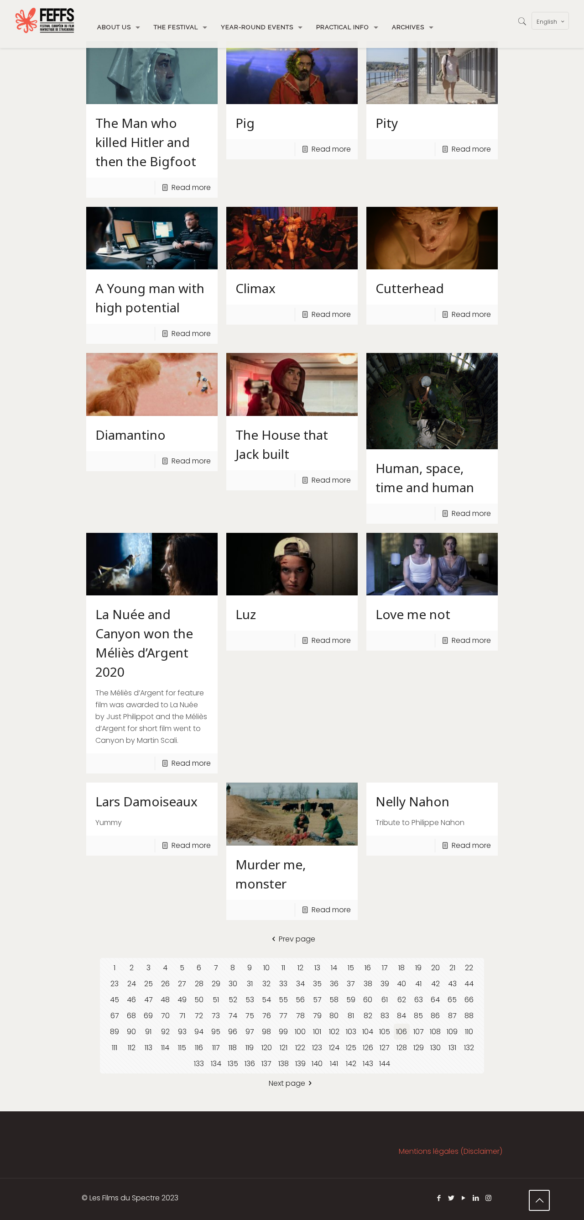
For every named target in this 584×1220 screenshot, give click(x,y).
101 (317, 1031)
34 (300, 983)
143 (368, 1063)
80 (334, 1015)
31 (250, 983)
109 (452, 1031)
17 (385, 967)
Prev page (297, 939)
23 (114, 983)
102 (334, 1031)
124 (334, 1047)
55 (283, 999)
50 (198, 999)
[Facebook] (439, 1198)
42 (435, 983)
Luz (245, 614)
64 (435, 999)
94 (198, 1031)
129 (418, 1047)
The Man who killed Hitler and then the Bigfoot (145, 142)
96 (232, 1031)
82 (368, 1015)
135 (233, 1063)
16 (368, 967)
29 (216, 983)
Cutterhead (409, 288)
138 (283, 1063)
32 (266, 983)
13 (317, 967)
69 (148, 1015)
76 (266, 1015)
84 (401, 1015)
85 (418, 1015)
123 (317, 1047)
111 (114, 1047)
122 (300, 1047)
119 (249, 1047)
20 (435, 967)
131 (452, 1047)
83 (385, 1015)
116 (199, 1047)
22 (469, 967)
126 (368, 1047)
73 (216, 1015)
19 (418, 967)
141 (334, 1063)
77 (283, 1015)
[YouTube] (464, 1198)
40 (401, 983)
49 (182, 999)
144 (384, 1063)
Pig (245, 122)
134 (216, 1063)
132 (469, 1047)
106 (401, 1031)
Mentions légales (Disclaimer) (450, 1151)
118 (233, 1047)
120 (266, 1047)
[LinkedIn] (476, 1198)
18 (401, 967)
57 (317, 999)
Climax (255, 288)
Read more (191, 187)
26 (165, 983)
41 (418, 983)
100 (300, 1031)
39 (385, 983)
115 (182, 1047)
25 (148, 983)
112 (132, 1047)
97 (249, 1031)
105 (384, 1031)
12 (300, 967)
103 (351, 1031)
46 (131, 999)
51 (216, 999)
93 (182, 1031)
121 (283, 1047)
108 (435, 1031)
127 (385, 1047)
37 (351, 983)
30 (233, 983)
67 (114, 1015)
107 (418, 1031)
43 (452, 983)
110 (469, 1031)
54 (266, 999)
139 (300, 1063)
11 (283, 967)
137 (266, 1063)
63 (418, 999)
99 (283, 1031)
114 (165, 1047)
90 (131, 1031)
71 (182, 1015)
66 (469, 999)
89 (114, 1031)
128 (401, 1047)
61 (384, 999)
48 (165, 999)
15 (351, 967)
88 (469, 1015)
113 (148, 1047)
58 (334, 999)
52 (233, 999)
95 (215, 1031)
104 (367, 1031)
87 (452, 1015)
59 (350, 999)
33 (283, 983)
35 (317, 983)
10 (266, 967)
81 (351, 1015)
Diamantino (130, 434)
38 (368, 983)
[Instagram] (488, 1198)
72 (199, 1015)
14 (334, 967)
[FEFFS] (44, 20)
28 (199, 983)
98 (266, 1031)
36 (334, 983)
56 (300, 999)
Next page (287, 1083)
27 (182, 983)
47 (148, 999)
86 (435, 1015)
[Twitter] (451, 1198)
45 (114, 999)
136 (250, 1063)
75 (249, 1015)
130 (435, 1047)
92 (165, 1031)
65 (452, 999)
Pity (386, 122)
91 (148, 1031)
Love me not (412, 614)
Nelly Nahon (412, 801)
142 (351, 1063)
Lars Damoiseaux (146, 801)
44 (469, 983)
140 (317, 1063)
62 (401, 999)
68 (131, 1015)
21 (452, 967)
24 (131, 983)
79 (317, 1015)
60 (367, 999)
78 (300, 1015)
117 (216, 1047)
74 (233, 1015)
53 (249, 999)
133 (199, 1063)
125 (351, 1047)
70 (165, 1015)
